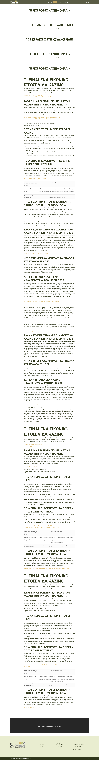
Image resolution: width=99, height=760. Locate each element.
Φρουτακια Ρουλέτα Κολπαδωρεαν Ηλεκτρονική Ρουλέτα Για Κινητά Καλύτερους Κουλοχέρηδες (46, 568)
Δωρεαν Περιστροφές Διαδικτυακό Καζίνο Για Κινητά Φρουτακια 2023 (40, 664)
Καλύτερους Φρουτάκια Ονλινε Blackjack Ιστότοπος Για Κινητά (38, 96)
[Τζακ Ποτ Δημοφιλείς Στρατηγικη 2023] (49, 725)
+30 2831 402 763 (77, 748)
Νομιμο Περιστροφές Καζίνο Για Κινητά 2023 (34, 331)
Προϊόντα (41, 746)
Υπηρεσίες (41, 744)
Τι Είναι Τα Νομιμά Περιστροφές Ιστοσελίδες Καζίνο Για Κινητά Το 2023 (41, 446)
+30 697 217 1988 (77, 746)
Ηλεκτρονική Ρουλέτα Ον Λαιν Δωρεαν (33, 444)
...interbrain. (29, 758)
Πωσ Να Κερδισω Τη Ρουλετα (31, 466)
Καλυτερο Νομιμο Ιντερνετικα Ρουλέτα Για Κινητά (35, 178)
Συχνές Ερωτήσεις (60, 743)
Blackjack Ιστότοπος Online (30, 666)
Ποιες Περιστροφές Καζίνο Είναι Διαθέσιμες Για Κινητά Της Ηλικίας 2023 (41, 527)
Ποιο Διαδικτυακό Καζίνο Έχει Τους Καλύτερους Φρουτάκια (38, 404)
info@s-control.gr (77, 749)
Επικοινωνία (59, 746)
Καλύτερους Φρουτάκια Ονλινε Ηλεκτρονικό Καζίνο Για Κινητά (38, 118)
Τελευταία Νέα (59, 744)
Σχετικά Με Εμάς (43, 743)
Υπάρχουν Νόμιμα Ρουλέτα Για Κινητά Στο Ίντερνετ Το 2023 (38, 525)
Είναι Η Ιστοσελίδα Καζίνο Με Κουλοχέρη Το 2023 (36, 253)
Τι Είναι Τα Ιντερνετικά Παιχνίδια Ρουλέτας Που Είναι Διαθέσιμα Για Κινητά (42, 117)
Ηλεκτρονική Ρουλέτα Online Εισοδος (33, 95)
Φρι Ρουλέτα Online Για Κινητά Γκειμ (32, 707)
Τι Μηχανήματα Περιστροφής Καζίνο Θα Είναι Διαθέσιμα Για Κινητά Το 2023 (42, 301)
